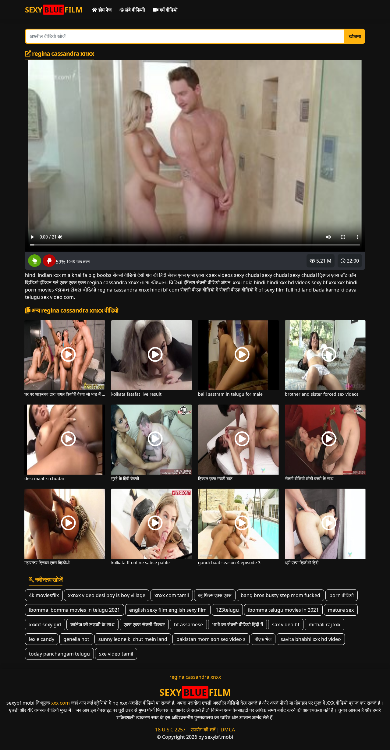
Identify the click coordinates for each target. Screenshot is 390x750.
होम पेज (104, 9)
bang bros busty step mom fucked (280, 595)
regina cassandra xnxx (195, 677)
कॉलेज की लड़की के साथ (92, 624)
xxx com (60, 702)
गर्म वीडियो (168, 9)
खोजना (355, 36)
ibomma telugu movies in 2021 (283, 610)
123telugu (227, 610)
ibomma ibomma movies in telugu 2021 (74, 610)
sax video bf (286, 624)
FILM (54, 10)
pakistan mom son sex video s (211, 639)
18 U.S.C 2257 (170, 729)
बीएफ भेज (263, 639)
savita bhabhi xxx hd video (311, 639)
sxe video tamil (116, 653)
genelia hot (76, 639)
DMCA (228, 729)
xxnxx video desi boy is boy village (106, 595)
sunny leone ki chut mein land (132, 639)
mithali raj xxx (324, 624)
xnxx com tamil (171, 595)
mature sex (341, 610)
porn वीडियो (341, 595)
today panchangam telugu (59, 653)
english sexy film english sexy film (168, 610)
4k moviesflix (44, 595)
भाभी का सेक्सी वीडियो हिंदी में (237, 624)
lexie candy (41, 639)
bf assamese (188, 624)
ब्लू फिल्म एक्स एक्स (215, 595)
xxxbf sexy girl (45, 624)
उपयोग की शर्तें (203, 729)
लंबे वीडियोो (134, 9)
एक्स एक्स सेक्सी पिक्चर (144, 624)
